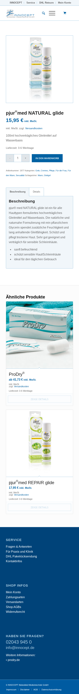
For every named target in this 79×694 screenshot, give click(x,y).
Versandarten (14, 602)
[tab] (17, 192)
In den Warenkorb (47, 158)
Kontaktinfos (14, 561)
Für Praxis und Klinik (19, 551)
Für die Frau (61, 170)
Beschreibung (18, 191)
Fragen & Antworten (19, 546)
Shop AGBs (13, 607)
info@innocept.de (20, 648)
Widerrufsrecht (15, 611)
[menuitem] (16, 3)
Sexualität (20, 175)
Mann (40, 175)
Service (30, 2)
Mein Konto (64, 2)
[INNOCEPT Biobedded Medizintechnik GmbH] (33, 13)
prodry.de (14, 660)
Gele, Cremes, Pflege (45, 170)
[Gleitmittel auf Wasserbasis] (39, 69)
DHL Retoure (46, 2)
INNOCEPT (16, 2)
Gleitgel (47, 175)
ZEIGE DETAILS (40, 399)
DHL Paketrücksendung (21, 556)
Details (36, 191)
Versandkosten (33, 128)
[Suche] (41, 13)
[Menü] (50, 13)
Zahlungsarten (15, 597)
